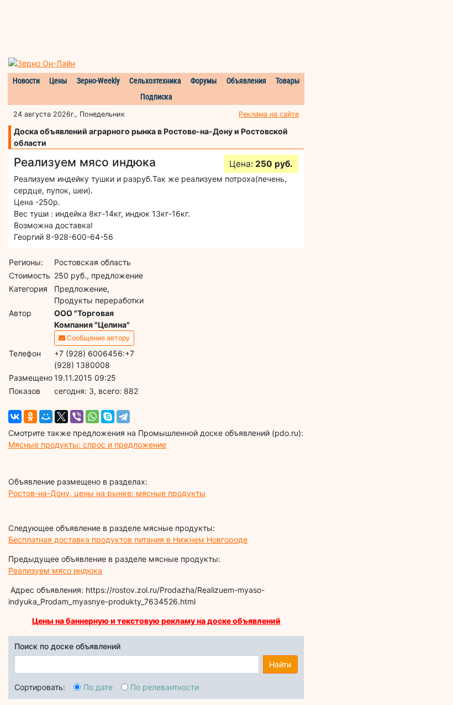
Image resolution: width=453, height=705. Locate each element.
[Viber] (76, 416)
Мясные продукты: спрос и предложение (87, 444)
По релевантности (164, 687)
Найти (280, 664)
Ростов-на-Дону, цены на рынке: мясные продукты (107, 493)
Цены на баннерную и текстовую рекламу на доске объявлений (156, 620)
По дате (98, 687)
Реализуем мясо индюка (55, 570)
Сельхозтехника (155, 80)
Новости (26, 80)
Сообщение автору (97, 338)
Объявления (246, 80)
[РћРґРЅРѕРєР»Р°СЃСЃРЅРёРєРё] (30, 416)
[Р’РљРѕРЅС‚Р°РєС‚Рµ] (15, 416)
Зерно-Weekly (98, 80)
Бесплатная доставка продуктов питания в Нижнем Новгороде (127, 539)
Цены (58, 80)
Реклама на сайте (269, 114)
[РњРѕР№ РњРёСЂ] (45, 416)
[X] (61, 416)
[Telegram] (123, 416)
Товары (288, 80)
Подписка (156, 96)
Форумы (204, 80)
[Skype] (107, 416)
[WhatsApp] (92, 416)
